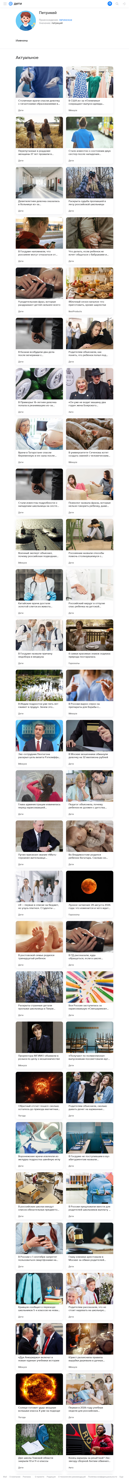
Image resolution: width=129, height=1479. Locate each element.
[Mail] (11, 4)
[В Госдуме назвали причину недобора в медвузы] (39, 643)
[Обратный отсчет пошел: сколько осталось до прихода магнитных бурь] (39, 1095)
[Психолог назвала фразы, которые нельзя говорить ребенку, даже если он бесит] (89, 492)
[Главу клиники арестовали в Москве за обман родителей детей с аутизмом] (89, 1246)
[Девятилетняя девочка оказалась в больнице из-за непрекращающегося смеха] (39, 190)
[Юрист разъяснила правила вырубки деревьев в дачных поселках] (89, 1346)
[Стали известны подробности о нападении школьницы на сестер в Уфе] (39, 492)
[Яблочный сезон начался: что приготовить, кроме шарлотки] (89, 291)
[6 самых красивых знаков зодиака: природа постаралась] (89, 643)
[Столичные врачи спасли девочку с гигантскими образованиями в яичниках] (39, 90)
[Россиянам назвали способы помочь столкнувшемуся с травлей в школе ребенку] (89, 542)
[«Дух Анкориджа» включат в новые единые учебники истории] (39, 1346)
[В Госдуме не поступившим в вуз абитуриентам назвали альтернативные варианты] (89, 1145)
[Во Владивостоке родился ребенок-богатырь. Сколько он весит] (89, 844)
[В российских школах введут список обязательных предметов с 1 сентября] (39, 1195)
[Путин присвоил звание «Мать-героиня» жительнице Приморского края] (39, 844)
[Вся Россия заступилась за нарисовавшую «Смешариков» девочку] (89, 994)
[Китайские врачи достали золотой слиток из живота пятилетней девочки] (39, 592)
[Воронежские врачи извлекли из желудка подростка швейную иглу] (39, 1145)
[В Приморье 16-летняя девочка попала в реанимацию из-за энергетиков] (39, 391)
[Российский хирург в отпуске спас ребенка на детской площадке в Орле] (89, 592)
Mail (5, 1477)
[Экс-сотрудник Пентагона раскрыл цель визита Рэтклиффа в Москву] (39, 743)
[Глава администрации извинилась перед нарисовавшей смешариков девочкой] (39, 793)
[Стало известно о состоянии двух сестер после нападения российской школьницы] (89, 140)
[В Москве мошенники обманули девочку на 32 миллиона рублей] (89, 743)
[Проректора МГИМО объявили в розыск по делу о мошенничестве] (39, 1045)
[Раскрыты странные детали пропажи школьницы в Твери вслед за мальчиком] (39, 994)
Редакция (51, 1477)
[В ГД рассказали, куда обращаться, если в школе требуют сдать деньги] (89, 944)
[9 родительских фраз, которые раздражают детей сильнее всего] (39, 291)
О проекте (39, 1477)
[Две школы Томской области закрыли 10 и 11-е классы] (39, 1447)
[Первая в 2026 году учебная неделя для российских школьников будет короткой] (89, 1397)
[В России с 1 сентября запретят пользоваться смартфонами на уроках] (39, 1246)
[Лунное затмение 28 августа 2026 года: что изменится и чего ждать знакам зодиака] (89, 894)
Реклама (27, 1477)
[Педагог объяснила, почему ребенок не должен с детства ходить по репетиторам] (89, 793)
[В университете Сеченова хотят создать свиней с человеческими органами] (89, 441)
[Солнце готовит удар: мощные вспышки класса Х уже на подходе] (39, 1397)
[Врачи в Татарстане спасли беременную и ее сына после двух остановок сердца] (39, 441)
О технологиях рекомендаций (72, 1477)
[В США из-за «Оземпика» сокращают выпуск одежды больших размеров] (89, 90)
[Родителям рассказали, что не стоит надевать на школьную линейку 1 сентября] (89, 1296)
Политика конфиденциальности (102, 1477)
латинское (65, 19)
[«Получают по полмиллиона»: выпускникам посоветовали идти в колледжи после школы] (89, 1045)
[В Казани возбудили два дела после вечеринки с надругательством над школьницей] (39, 341)
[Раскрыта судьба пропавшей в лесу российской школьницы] (89, 190)
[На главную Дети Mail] (17, 4)
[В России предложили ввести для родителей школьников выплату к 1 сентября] (89, 1195)
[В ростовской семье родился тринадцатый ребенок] (39, 944)
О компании (14, 1477)
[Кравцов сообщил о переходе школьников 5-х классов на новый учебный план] (39, 1296)
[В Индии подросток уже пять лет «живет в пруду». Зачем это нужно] (39, 693)
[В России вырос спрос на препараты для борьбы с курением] (89, 693)
